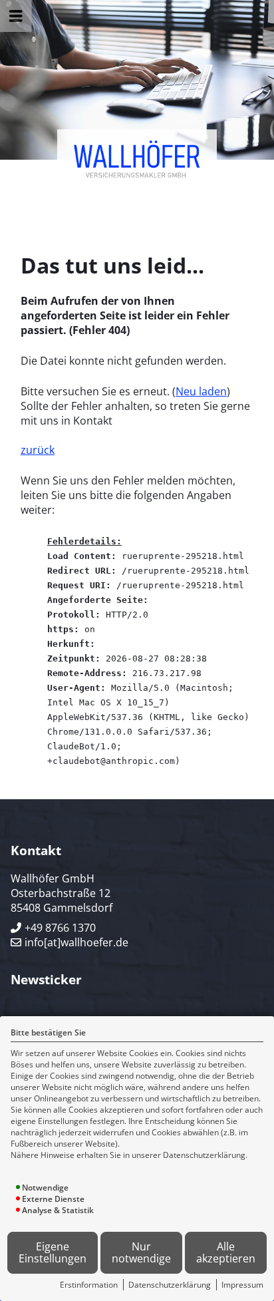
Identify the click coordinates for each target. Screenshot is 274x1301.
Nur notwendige (141, 1252)
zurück (38, 450)
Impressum (242, 1284)
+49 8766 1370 (60, 927)
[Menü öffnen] (16, 16)
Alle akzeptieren (225, 1252)
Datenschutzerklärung (169, 1284)
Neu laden (201, 391)
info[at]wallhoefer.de (76, 942)
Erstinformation (89, 1284)
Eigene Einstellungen (52, 1252)
